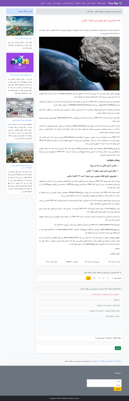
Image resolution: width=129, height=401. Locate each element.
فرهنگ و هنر (91, 3)
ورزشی (49, 3)
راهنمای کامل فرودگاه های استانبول (22, 120)
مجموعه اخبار (57, 3)
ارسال (118, 348)
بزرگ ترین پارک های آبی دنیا (23, 38)
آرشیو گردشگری (68, 3)
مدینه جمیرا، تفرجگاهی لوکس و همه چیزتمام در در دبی (21, 166)
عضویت (117, 389)
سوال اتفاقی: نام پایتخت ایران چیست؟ (108, 338)
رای (88, 278)
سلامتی (42, 3)
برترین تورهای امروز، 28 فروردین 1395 (21, 75)
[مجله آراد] (115, 3)
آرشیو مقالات (101, 3)
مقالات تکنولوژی (80, 3)
